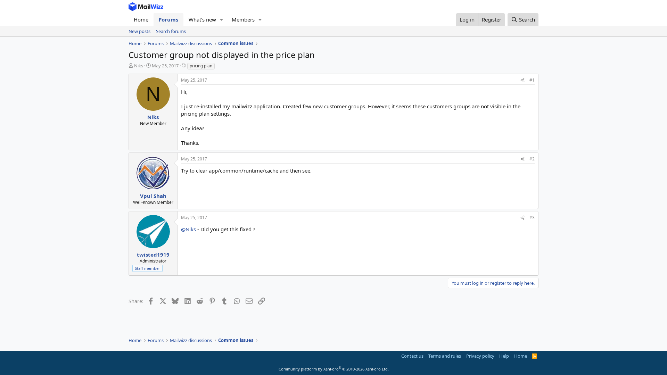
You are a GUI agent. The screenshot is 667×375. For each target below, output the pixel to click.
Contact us (412, 356)
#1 (532, 80)
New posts (139, 31)
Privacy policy (480, 356)
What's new (202, 19)
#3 (532, 217)
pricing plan (201, 66)
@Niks (188, 229)
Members (243, 19)
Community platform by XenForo (334, 369)
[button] (222, 19)
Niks (138, 65)
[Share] (522, 80)
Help (504, 356)
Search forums (171, 31)
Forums (168, 19)
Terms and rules (444, 356)
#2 (532, 159)
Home (141, 19)
